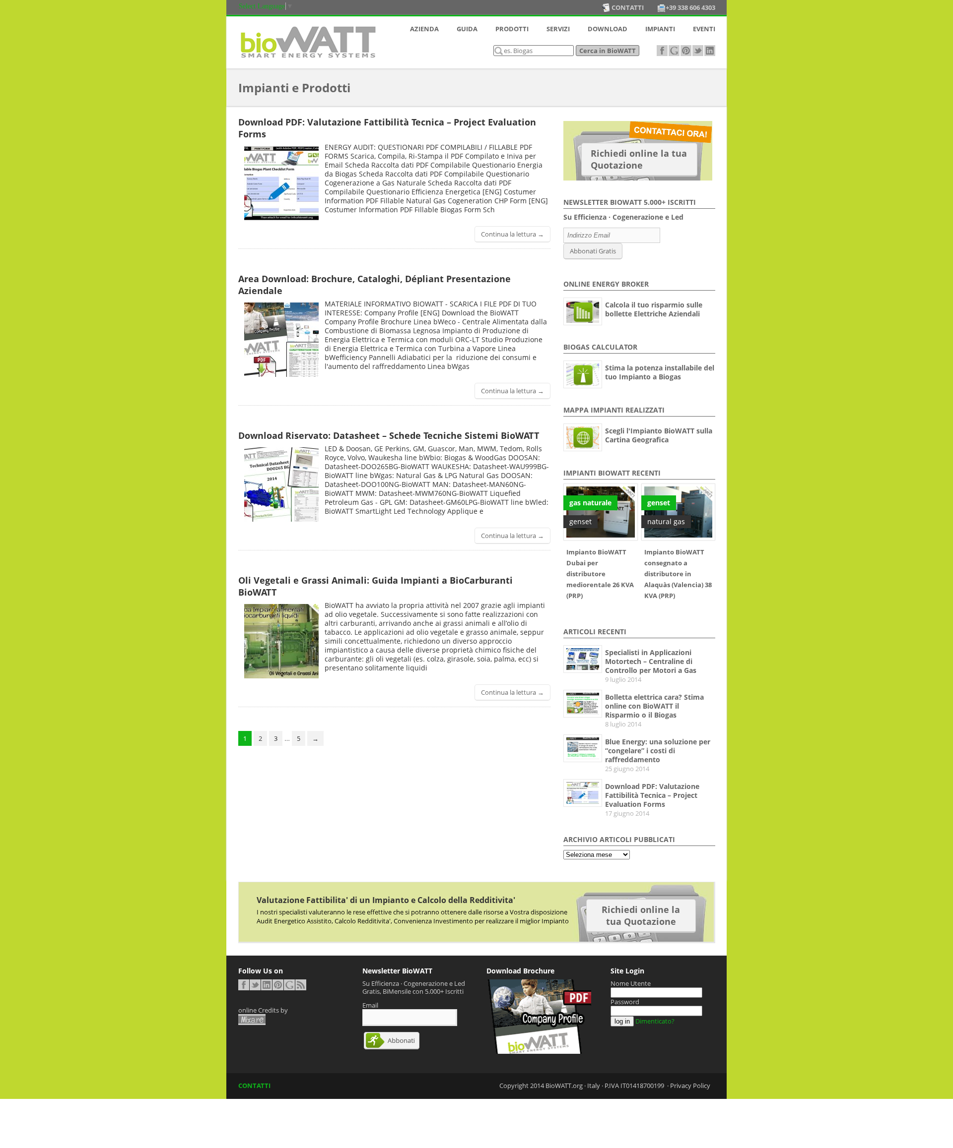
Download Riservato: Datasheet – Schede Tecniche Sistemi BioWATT (388, 435)
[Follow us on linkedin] (709, 50)
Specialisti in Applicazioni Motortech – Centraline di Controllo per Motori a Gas (650, 661)
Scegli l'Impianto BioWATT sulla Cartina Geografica (658, 435)
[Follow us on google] (674, 50)
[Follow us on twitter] (697, 50)
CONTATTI (254, 1085)
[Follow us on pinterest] (686, 50)
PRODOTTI (512, 28)
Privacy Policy (690, 1085)
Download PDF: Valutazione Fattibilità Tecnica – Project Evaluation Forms (652, 795)
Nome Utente (631, 983)
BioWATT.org (564, 1085)
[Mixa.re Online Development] (252, 1019)
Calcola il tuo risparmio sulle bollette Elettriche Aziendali (653, 309)
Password (625, 1001)
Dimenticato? (655, 1021)
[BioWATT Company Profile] (538, 1051)
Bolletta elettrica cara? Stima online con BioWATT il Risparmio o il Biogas (654, 706)
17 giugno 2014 (627, 813)
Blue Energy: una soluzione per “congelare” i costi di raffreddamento (657, 750)
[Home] (307, 60)
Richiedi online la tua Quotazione (639, 159)
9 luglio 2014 (623, 679)
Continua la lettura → (512, 234)
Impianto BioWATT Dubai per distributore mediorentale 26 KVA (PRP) (600, 573)
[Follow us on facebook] (662, 50)
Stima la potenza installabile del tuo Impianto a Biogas (659, 372)
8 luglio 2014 (623, 724)
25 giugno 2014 (627, 768)
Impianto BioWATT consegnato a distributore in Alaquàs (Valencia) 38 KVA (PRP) (678, 573)
